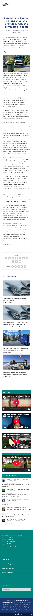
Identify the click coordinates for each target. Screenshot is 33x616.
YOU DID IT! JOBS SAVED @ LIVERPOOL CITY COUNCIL (16, 520)
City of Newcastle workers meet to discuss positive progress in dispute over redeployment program (15, 324)
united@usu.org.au (12, 546)
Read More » (6, 486)
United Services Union (21, 600)
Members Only (6, 564)
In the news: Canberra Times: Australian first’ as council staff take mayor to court (19, 509)
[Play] (4, 409)
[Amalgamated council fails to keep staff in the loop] (16, 288)
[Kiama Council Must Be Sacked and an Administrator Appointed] (16, 338)
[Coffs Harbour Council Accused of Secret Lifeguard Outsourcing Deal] (16, 362)
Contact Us (5, 559)
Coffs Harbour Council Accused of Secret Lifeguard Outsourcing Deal (15, 373)
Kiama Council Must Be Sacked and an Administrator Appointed (15, 349)
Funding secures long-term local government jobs (18, 480)
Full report (6, 244)
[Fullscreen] (29, 409)
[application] (16, 402)
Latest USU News (7, 572)
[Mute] (26, 409)
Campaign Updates (8, 568)
